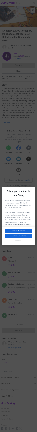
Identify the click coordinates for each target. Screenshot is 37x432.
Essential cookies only (18, 236)
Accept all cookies (18, 231)
